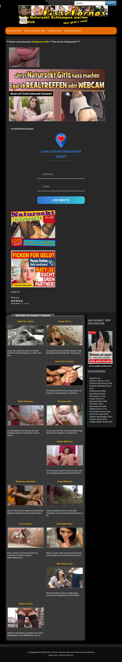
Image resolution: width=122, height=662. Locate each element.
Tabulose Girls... (26, 604)
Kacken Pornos (95, 399)
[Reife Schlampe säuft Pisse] (25, 415)
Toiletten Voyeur (95, 419)
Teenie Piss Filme (96, 414)
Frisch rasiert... (26, 524)
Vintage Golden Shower (99, 422)
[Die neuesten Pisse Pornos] (45, 10)
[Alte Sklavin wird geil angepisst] (64, 577)
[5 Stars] (21, 301)
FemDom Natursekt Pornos (100, 386)
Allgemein (93, 378)
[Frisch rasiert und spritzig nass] (25, 537)
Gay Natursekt (95, 394)
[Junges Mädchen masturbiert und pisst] (64, 455)
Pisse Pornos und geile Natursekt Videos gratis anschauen (70, 652)
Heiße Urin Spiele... (26, 321)
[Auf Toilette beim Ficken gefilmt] (64, 537)
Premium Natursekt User (34, 31)
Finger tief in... (65, 321)
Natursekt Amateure (72, 31)
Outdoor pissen (95, 409)
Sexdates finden (54, 31)
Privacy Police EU (66, 655)
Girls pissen (94, 396)
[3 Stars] (17, 301)
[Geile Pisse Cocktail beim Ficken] (64, 375)
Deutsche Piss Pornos (98, 383)
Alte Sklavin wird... (65, 564)
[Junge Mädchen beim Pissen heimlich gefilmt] (64, 495)
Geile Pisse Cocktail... (65, 361)
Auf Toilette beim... (65, 524)
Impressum (53, 655)
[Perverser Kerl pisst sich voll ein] (64, 415)
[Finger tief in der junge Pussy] (64, 335)
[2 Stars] (14, 301)
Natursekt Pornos (13, 31)
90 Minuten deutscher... (26, 481)
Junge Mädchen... (65, 481)
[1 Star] (12, 301)
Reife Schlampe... (26, 401)
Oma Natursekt (95, 406)
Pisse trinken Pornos (97, 412)
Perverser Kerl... (65, 401)
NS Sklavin (93, 404)
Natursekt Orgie (95, 401)
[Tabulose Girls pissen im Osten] (25, 617)
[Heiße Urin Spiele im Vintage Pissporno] (25, 335)
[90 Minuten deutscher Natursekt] (25, 495)
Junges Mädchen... (65, 441)
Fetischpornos (95, 391)
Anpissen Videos (96, 381)
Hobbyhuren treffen (40, 42)
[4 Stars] (19, 301)
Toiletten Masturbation (98, 417)
